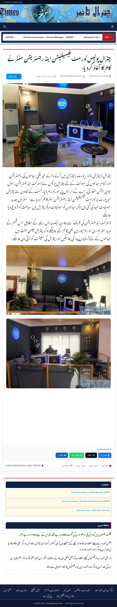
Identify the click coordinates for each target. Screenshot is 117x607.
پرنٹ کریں (12, 76)
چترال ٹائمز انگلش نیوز (65, 595)
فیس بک (103, 455)
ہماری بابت (21, 590)
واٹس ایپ (75, 455)
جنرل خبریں (93, 465)
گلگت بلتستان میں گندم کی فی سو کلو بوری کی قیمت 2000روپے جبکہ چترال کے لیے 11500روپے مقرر (65, 534)
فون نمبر (66, 590)
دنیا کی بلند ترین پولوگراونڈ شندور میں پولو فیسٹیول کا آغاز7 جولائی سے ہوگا (79, 566)
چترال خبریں (81, 465)
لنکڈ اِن (60, 455)
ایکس (89, 455)
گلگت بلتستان (67, 465)
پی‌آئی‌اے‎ (47, 595)
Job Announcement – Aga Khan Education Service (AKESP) (86, 501)
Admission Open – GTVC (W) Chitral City (93, 510)
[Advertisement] (58, 420)
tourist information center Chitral (23, 465)
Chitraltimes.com (54, 603)
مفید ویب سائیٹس (82, 590)
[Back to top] (5, 604)
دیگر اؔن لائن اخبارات (104, 590)
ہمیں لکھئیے (35, 590)
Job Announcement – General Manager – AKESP (39, 37)
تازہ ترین (104, 465)
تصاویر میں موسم (51, 590)
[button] (112, 26)
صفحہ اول (7, 590)
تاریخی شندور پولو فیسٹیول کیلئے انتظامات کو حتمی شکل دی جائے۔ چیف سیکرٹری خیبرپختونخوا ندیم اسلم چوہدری (60, 558)
